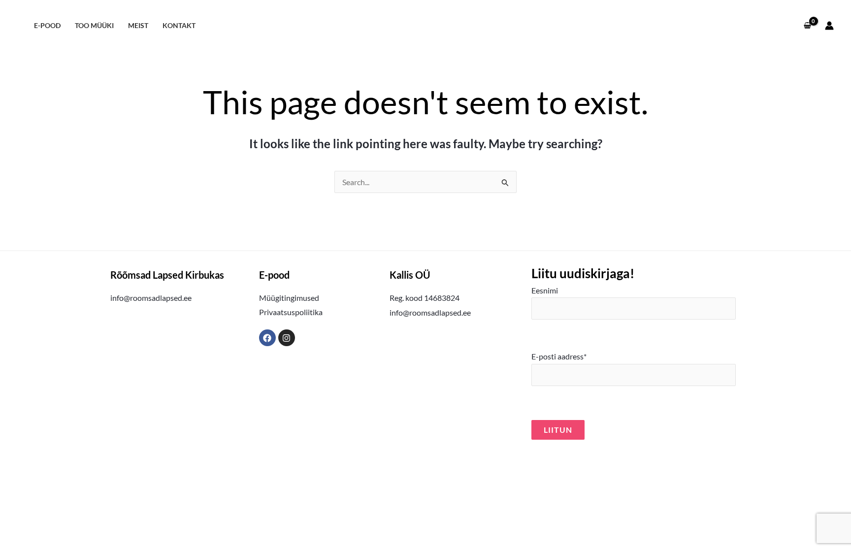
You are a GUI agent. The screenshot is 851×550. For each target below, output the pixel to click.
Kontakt (179, 25)
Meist (138, 25)
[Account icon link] (829, 25)
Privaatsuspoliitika (291, 312)
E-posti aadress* (559, 356)
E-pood (47, 25)
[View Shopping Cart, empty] (807, 25)
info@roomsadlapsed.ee (151, 297)
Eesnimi (544, 290)
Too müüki (94, 25)
